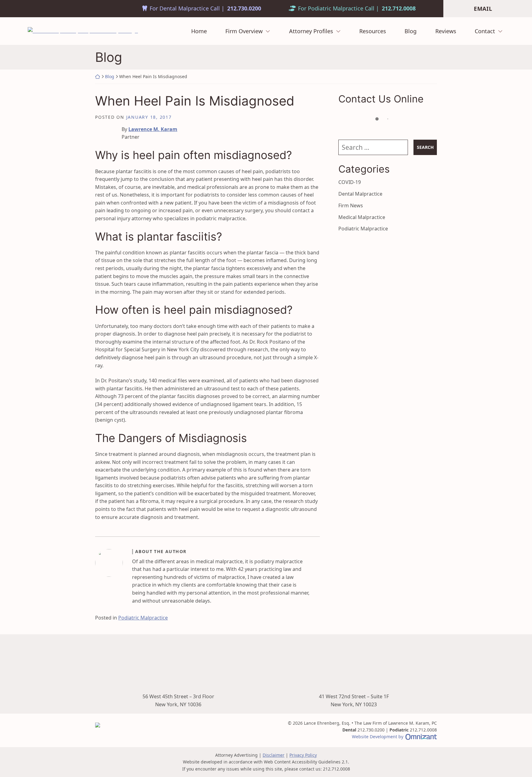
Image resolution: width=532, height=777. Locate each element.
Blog (411, 31)
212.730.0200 (244, 8)
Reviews (445, 31)
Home (199, 31)
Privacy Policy (303, 755)
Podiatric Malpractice (143, 617)
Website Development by (394, 736)
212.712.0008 (399, 8)
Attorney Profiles (311, 31)
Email (483, 8)
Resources (372, 31)
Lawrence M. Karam (152, 129)
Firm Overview (244, 31)
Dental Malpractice (360, 193)
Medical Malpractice (361, 217)
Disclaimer (273, 755)
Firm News (350, 205)
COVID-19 (349, 182)
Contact (485, 31)
